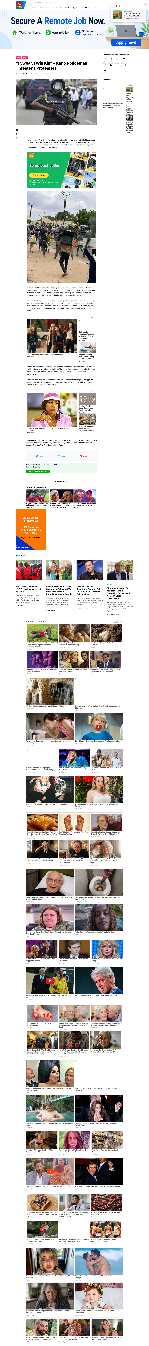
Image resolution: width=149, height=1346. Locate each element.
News (18, 57)
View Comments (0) (61, 481)
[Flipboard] (111, 67)
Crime (123, 583)
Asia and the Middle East (114, 583)
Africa (48, 583)
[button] (132, 2)
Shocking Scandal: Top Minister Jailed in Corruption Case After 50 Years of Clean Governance (119, 593)
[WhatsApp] (125, 67)
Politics (109, 584)
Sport (56, 583)
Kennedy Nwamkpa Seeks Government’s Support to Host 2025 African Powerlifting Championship (59, 590)
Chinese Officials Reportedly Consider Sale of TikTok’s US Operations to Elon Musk (89, 590)
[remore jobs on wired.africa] (74, 29)
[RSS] (116, 67)
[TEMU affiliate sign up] (31, 529)
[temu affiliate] (61, 170)
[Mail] (130, 67)
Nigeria (25, 57)
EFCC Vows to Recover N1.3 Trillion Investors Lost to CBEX (28, 589)
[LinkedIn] (121, 67)
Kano (39, 301)
